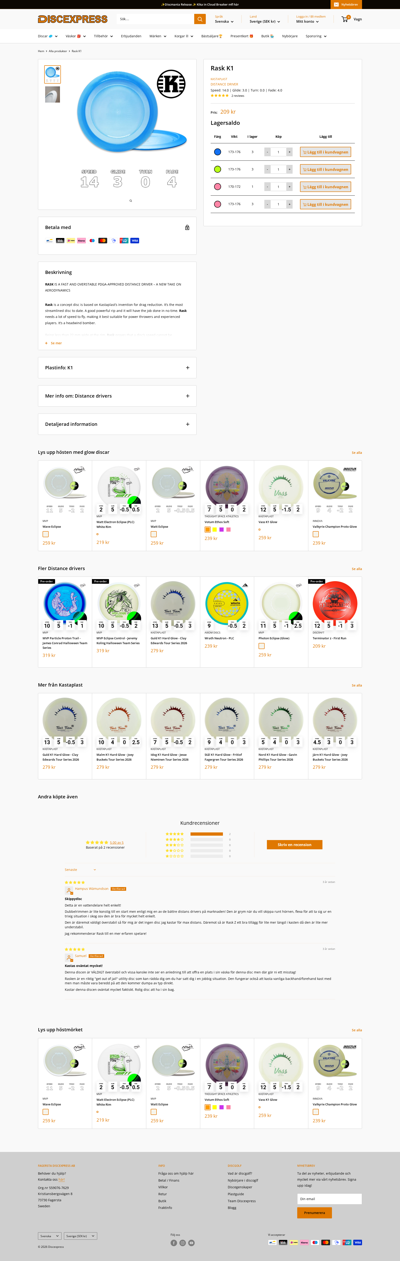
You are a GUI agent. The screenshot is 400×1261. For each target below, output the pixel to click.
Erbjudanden (131, 36)
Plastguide (236, 1194)
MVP (45, 521)
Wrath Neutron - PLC (219, 638)
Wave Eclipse (52, 526)
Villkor (163, 1187)
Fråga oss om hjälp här (176, 1173)
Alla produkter (58, 51)
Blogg (232, 1207)
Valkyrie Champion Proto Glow (335, 526)
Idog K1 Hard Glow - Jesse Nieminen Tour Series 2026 (169, 757)
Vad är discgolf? (240, 1173)
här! (62, 1179)
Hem (41, 51)
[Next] (362, 506)
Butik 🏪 (267, 36)
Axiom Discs (212, 632)
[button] (175, 834)
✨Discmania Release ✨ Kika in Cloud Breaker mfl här (200, 4)
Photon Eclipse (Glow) (274, 638)
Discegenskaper (240, 1187)
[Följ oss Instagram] (182, 1243)
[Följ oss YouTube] (191, 1243)
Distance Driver (224, 84)
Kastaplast (219, 79)
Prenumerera (314, 1213)
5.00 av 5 (117, 842)
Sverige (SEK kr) (76, 1236)
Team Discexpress (242, 1201)
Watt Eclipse (159, 526)
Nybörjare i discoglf (243, 1180)
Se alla (357, 452)
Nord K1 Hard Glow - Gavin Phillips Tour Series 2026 (278, 757)
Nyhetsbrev (349, 4)
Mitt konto (305, 21)
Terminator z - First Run (329, 638)
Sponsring (314, 36)
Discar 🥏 (45, 36)
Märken (155, 36)
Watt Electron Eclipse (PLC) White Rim (115, 524)
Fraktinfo (165, 1207)
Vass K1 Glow (268, 522)
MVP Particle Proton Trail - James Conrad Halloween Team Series (65, 643)
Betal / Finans (168, 1180)
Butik (162, 1201)
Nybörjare (290, 36)
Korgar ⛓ (181, 36)
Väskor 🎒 (73, 36)
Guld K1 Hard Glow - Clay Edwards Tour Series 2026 (169, 640)
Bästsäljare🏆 (211, 36)
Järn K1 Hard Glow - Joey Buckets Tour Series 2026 (330, 757)
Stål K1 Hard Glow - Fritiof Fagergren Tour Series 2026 (224, 757)
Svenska (46, 1236)
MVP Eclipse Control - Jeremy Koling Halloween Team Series (118, 640)
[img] (75, 882)
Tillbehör (101, 36)
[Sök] (200, 19)
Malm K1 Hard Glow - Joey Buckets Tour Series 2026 (115, 757)
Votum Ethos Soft (217, 522)
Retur (162, 1194)
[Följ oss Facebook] (174, 1243)
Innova (317, 521)
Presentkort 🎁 (242, 36)
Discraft (318, 632)
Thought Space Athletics (222, 516)
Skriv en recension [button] (295, 844)
